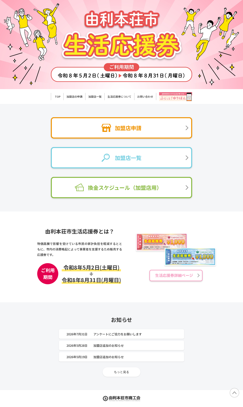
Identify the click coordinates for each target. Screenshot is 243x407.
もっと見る (121, 372)
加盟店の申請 (74, 96)
